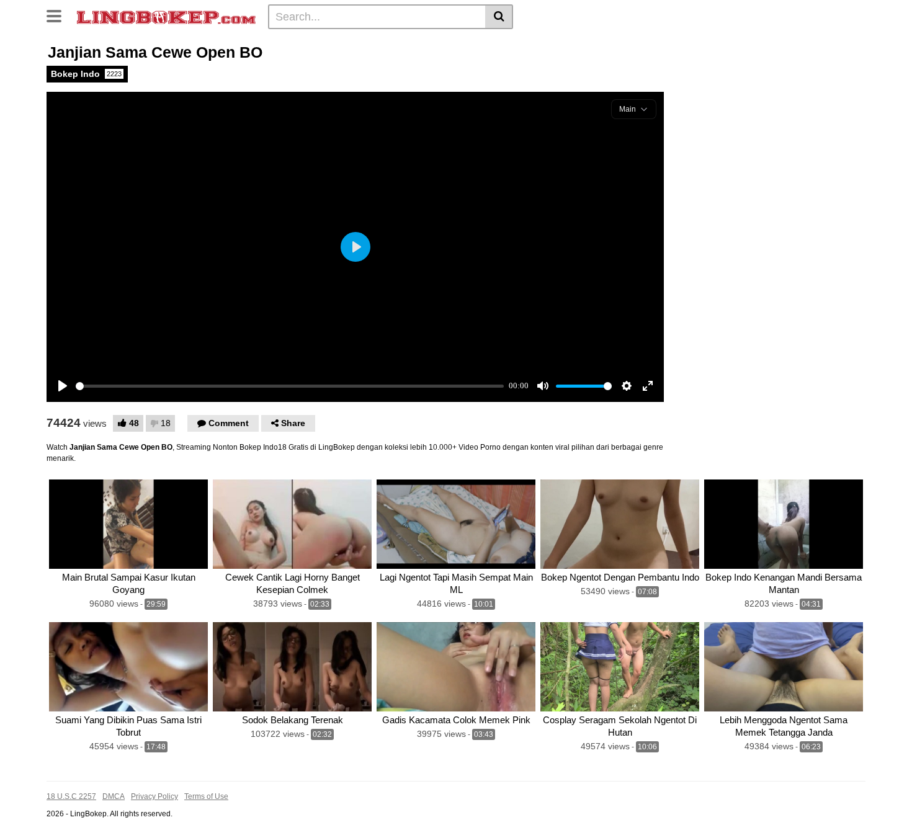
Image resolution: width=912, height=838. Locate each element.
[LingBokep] (166, 16)
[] (499, 16)
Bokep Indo (86, 74)
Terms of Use (206, 796)
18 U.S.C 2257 (71, 796)
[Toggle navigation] (59, 15)
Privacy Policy (154, 796)
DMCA (113, 796)
